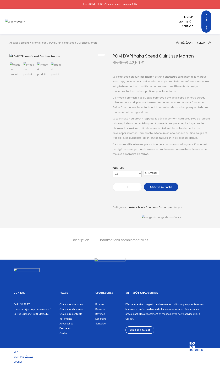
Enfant (25, 42)
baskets (132, 207)
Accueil (13, 42)
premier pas (39, 42)
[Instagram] (18, 328)
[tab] (80, 240)
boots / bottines (148, 207)
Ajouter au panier (161, 187)
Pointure (118, 168)
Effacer (152, 173)
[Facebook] (30, 328)
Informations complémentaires (124, 240)
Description (80, 240)
